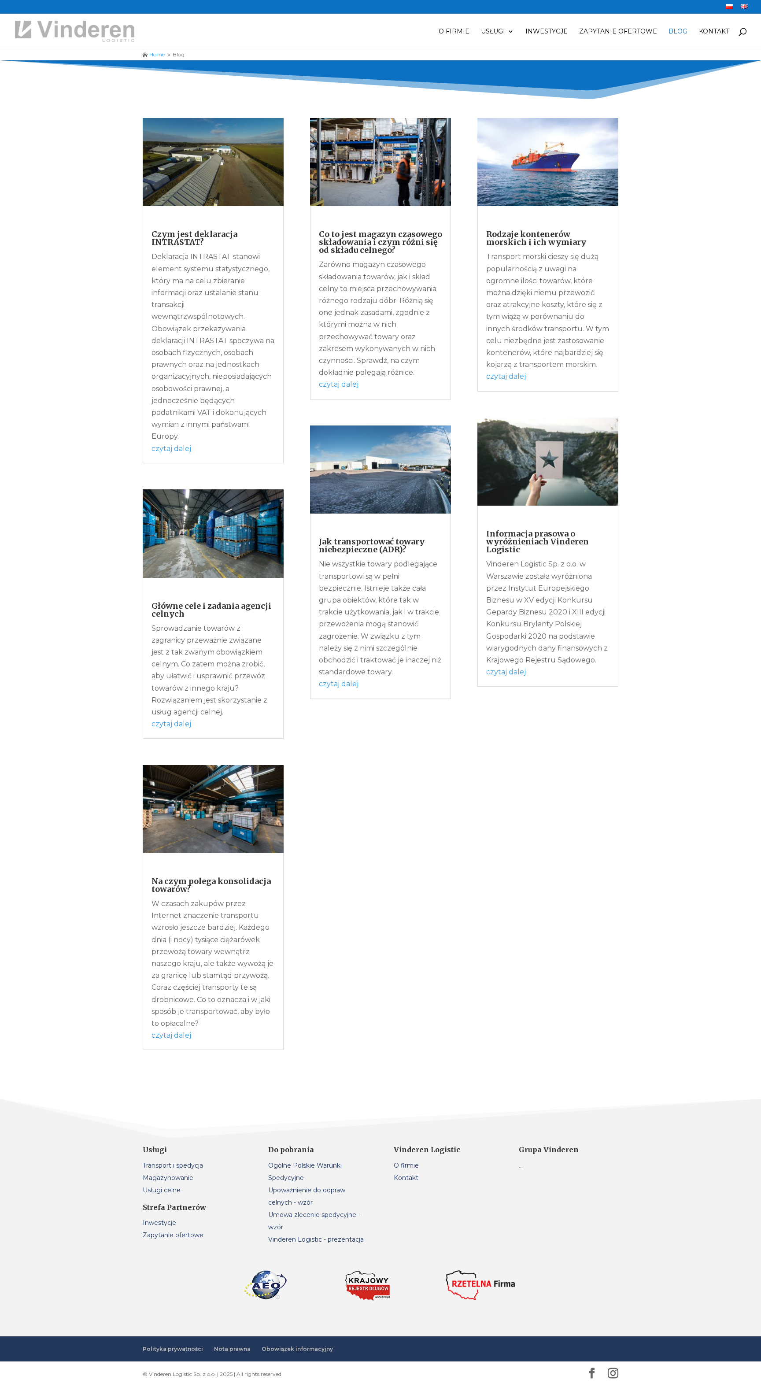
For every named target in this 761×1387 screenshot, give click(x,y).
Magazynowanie (168, 1178)
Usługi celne (162, 1190)
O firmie (454, 31)
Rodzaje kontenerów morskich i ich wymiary (537, 238)
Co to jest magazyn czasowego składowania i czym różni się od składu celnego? (380, 242)
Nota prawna (232, 1349)
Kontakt (714, 31)
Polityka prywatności (173, 1349)
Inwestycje (546, 31)
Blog (678, 31)
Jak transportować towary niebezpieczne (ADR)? (372, 545)
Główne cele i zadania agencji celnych (211, 610)
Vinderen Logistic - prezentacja (316, 1239)
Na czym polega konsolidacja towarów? (211, 885)
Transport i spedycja (173, 1165)
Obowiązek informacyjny (297, 1349)
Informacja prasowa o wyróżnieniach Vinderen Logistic (537, 542)
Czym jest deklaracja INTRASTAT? (194, 238)
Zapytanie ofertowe (618, 31)
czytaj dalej (171, 448)
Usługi (493, 31)
